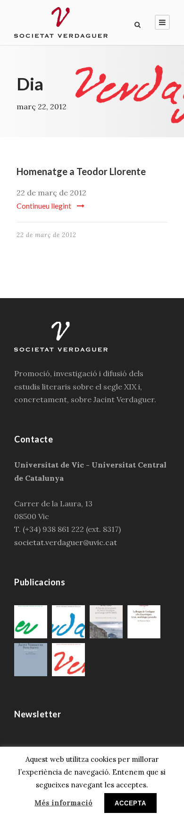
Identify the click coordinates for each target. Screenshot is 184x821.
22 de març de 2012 (46, 235)
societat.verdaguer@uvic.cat (65, 542)
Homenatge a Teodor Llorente (81, 171)
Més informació (63, 802)
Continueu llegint (44, 205)
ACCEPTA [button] (130, 803)
